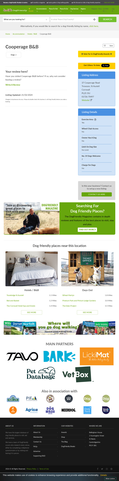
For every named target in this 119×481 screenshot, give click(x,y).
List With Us (105, 10)
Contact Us (37, 442)
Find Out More (109, 2)
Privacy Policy (31, 469)
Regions (83, 9)
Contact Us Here (96, 194)
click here (93, 26)
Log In (113, 10)
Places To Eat (64, 9)
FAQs (35, 446)
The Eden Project (69, 306)
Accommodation (41, 9)
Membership (37, 437)
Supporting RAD (39, 456)
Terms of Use (44, 469)
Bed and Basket (13, 301)
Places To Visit (53, 9)
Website (86, 100)
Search (107, 19)
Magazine (94, 9)
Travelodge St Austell (15, 295)
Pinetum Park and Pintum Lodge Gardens (79, 301)
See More (31, 312)
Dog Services (74, 9)
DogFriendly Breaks (68, 446)
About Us (36, 432)
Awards (31, 11)
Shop (100, 9)
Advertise (36, 451)
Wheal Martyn (68, 295)
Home (7, 34)
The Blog (64, 442)
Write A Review (12, 85)
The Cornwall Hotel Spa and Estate (21, 306)
